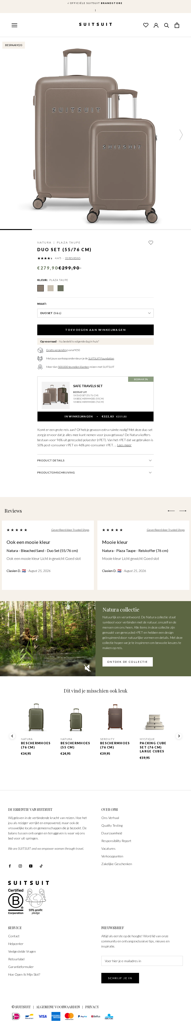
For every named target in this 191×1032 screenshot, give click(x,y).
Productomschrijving (56, 472)
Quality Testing (112, 825)
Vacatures (108, 848)
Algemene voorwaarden (58, 1007)
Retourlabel (16, 959)
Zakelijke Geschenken (116, 864)
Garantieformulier (21, 967)
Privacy (92, 1007)
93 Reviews (72, 258)
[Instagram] (20, 865)
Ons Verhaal (110, 818)
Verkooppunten (112, 856)
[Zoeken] (166, 25)
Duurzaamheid (111, 833)
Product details (51, 460)
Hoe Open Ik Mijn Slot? (24, 974)
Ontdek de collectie (127, 661)
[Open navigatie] (14, 25)
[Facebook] (9, 865)
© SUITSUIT (21, 1007)
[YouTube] (30, 865)
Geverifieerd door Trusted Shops (70, 529)
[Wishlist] (145, 25)
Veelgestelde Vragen (22, 951)
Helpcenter (16, 944)
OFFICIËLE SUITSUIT (95, 3)
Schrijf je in (120, 978)
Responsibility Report (116, 841)
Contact (14, 936)
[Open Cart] (177, 25)
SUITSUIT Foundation (101, 358)
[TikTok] (41, 865)
